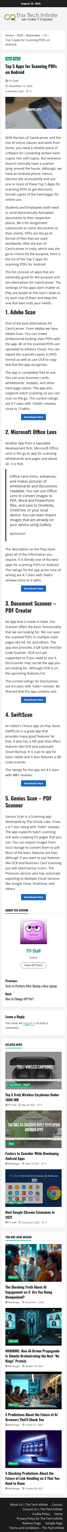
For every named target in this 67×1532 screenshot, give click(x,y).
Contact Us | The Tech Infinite (43, 1509)
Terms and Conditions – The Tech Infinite (36, 1528)
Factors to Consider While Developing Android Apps (32, 1156)
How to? (13, 1277)
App (8, 58)
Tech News (15, 1084)
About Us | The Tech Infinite (29, 1505)
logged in (29, 1023)
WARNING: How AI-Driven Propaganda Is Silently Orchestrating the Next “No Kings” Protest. (32, 1356)
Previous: (31, 983)
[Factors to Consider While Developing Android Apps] (33, 1129)
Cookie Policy (41, 1514)
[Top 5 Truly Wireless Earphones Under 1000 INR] (33, 1070)
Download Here (33, 417)
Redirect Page (31, 1523)
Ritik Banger (14, 1163)
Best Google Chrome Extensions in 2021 (29, 1214)
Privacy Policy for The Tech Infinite (40, 1519)
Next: (19, 996)
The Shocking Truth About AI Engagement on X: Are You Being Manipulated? (28, 1292)
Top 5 (16, 58)
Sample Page (54, 1523)
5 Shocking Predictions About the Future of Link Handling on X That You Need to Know (32, 1478)
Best (11, 1202)
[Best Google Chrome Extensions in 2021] (33, 1188)
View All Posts (33, 965)
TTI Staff (13, 81)
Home (58, 1514)
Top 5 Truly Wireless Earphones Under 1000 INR (32, 1097)
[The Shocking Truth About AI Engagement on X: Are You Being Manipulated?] (33, 1263)
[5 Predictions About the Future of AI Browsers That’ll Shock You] (33, 1390)
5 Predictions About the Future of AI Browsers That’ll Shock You (31, 1417)
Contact (57, 1505)
